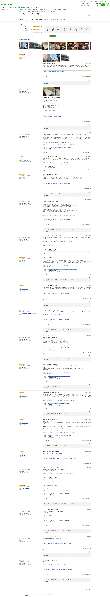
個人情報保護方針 (30, 594)
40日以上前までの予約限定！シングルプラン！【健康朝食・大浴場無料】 (59, 435)
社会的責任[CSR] (37, 594)
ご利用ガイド (85, 1)
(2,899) (54, 19)
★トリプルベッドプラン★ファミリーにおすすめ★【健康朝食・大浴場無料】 (60, 569)
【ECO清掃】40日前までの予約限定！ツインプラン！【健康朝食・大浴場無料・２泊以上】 (62, 269)
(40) (39, 19)
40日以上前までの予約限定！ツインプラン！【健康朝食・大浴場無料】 (59, 183)
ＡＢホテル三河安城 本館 (29, 14)
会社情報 (24, 594)
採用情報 (42, 594)
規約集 (46, 594)
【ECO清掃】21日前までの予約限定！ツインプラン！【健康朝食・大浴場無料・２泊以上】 (62, 458)
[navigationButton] (89, 45)
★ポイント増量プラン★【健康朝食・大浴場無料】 (56, 71)
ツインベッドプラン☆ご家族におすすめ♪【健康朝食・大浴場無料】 (58, 164)
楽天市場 (101, 1)
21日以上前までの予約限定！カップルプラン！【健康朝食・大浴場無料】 (59, 147)
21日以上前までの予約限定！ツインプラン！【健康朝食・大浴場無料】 (59, 219)
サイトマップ (90, 1)
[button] (21, 46)
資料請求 (50, 594)
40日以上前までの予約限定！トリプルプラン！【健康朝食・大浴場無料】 (59, 543)
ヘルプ (81, 1)
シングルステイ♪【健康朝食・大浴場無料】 (55, 116)
